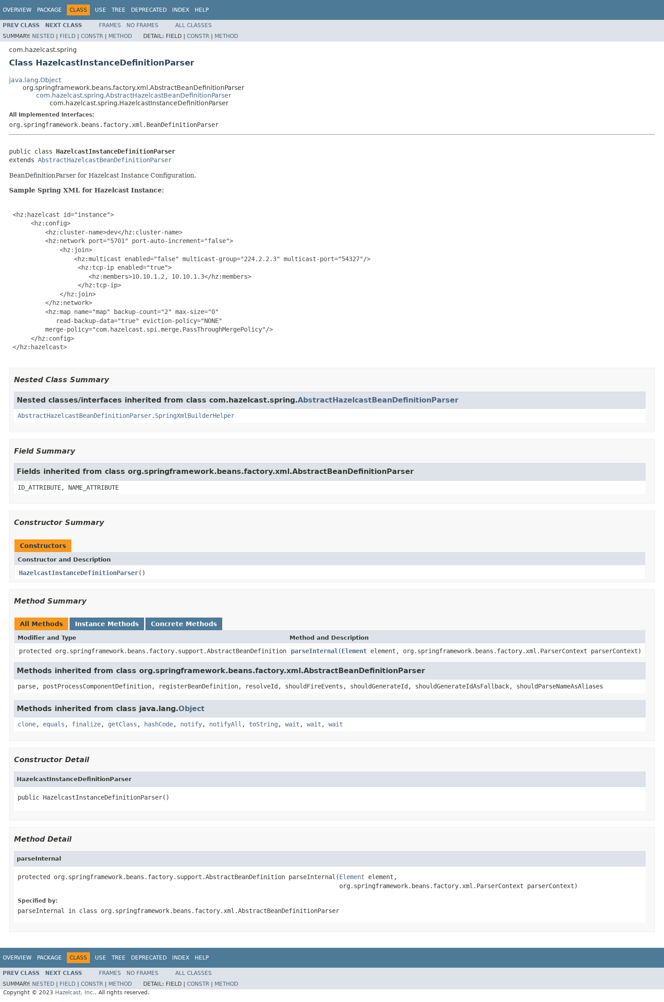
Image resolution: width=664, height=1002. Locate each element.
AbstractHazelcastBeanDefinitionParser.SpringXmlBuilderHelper (126, 415)
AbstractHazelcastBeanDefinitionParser (105, 160)
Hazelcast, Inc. (75, 992)
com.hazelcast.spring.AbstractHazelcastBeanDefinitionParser (133, 95)
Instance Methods (107, 623)
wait (292, 724)
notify (191, 724)
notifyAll (225, 724)
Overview (17, 10)
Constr (92, 36)
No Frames (142, 25)
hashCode (158, 724)
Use (100, 10)
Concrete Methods (184, 623)
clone (27, 724)
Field (67, 36)
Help (202, 10)
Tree (119, 10)
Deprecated (149, 10)
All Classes (193, 25)
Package (49, 10)
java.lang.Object (35, 80)
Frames (110, 25)
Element (354, 651)
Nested (43, 36)
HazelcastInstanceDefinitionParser (78, 572)
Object (191, 708)
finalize (86, 724)
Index (180, 10)
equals (54, 724)
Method (120, 36)
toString (263, 724)
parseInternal (314, 651)
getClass (122, 724)
